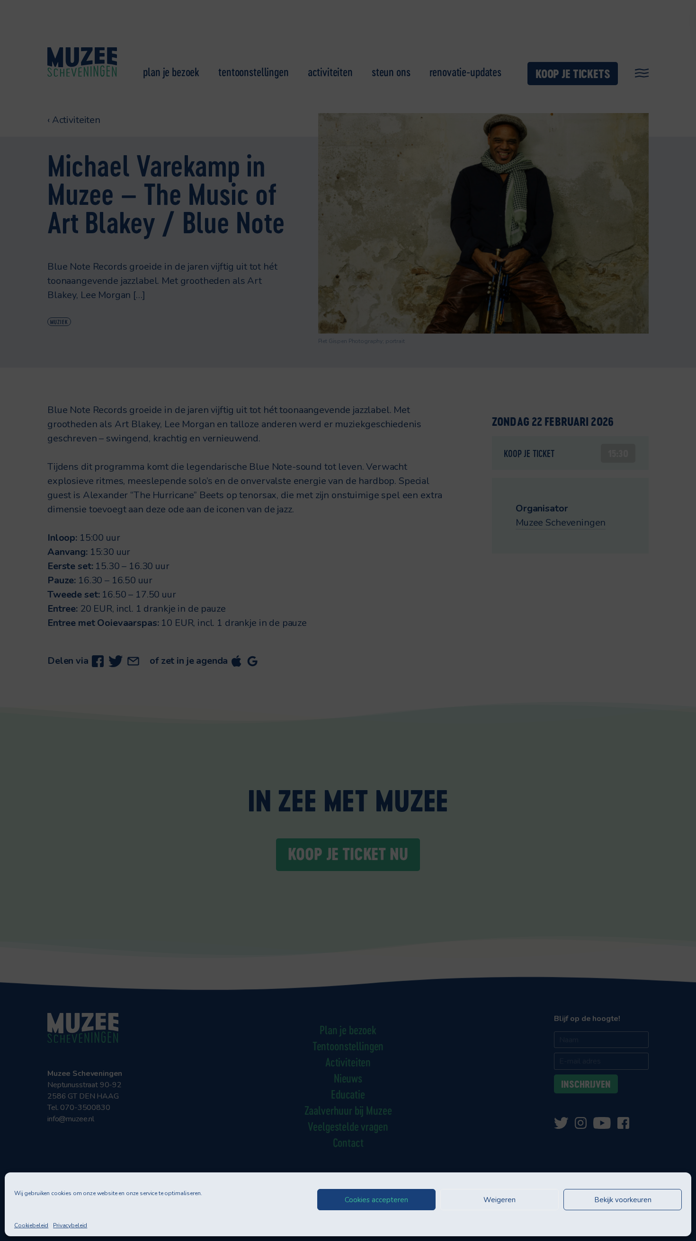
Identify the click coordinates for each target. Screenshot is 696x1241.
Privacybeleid (70, 1225)
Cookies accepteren (376, 1200)
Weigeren (499, 1200)
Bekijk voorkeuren (622, 1200)
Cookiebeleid (31, 1225)
